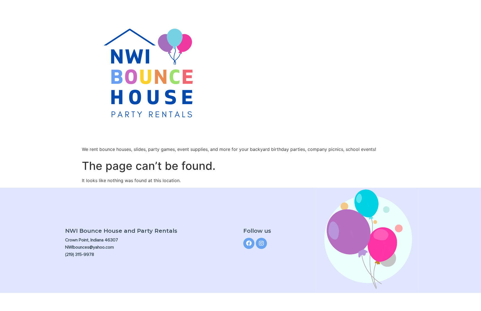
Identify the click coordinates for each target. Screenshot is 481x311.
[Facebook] (248, 243)
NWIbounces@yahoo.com (89, 247)
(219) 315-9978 (79, 254)
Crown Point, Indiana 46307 (91, 240)
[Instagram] (261, 243)
